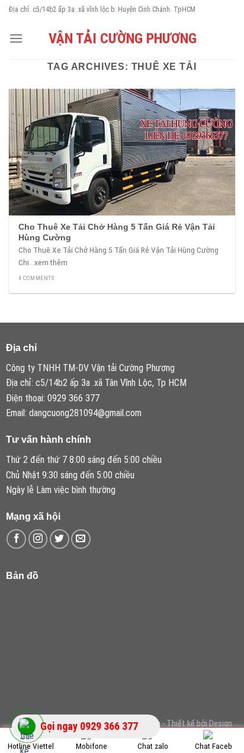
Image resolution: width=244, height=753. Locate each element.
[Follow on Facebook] (16, 539)
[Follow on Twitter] (59, 539)
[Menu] (16, 38)
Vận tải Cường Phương (123, 38)
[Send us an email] (81, 539)
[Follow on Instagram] (38, 539)
